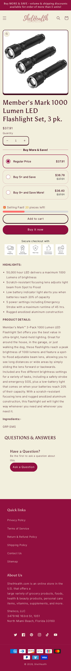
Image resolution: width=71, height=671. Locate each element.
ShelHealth (40, 664)
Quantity (8, 133)
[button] (5, 18)
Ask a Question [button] (24, 467)
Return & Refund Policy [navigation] (22, 536)
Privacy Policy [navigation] (16, 520)
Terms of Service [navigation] (18, 528)
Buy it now (35, 229)
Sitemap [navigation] (12, 561)
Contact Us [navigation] (14, 553)
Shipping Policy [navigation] (17, 545)
